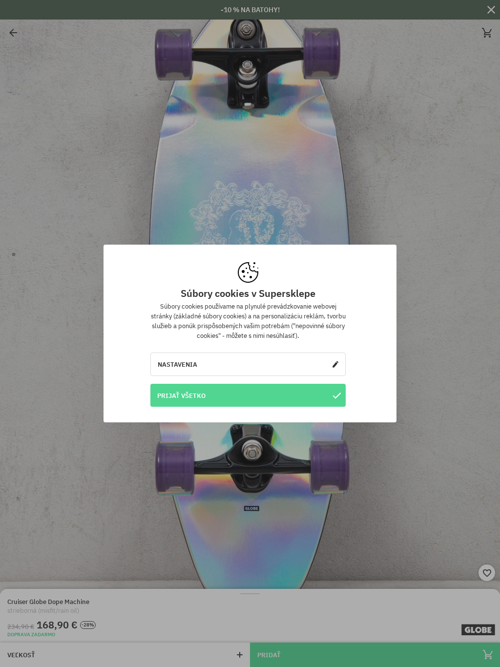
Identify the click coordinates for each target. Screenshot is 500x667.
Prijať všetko (181, 395)
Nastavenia (177, 364)
